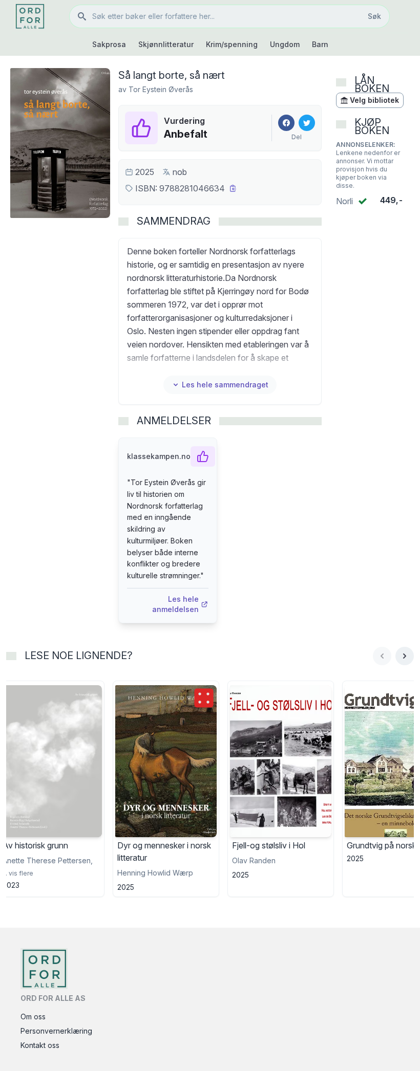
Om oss (33, 1016)
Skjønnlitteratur (166, 44)
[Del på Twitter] (307, 123)
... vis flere (18, 873)
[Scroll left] (382, 656)
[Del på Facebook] (286, 123)
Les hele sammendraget (225, 384)
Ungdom (285, 44)
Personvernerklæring (56, 1030)
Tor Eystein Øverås (161, 89)
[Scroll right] (404, 656)
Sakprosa (109, 44)
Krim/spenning (232, 44)
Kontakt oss (39, 1045)
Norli (344, 201)
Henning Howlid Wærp (155, 872)
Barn (320, 44)
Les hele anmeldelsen (175, 604)
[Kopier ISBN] (233, 188)
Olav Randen (254, 860)
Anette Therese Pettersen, (48, 860)
